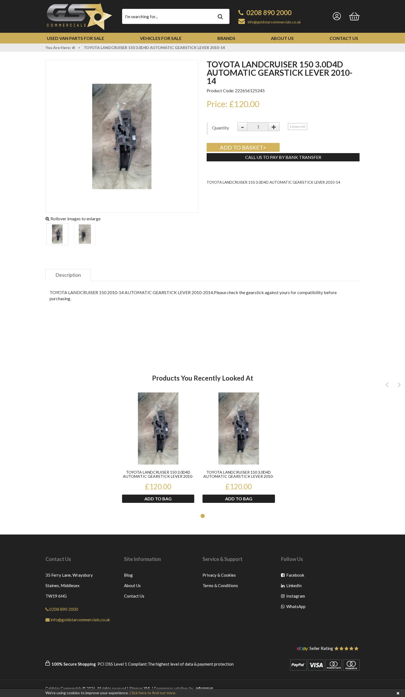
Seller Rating (321, 648)
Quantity (220, 127)
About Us (282, 38)
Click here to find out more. (152, 692)
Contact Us (344, 38)
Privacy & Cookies (219, 575)
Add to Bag (158, 498)
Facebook (295, 576)
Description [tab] (68, 275)
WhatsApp (295, 608)
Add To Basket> (243, 147)
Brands (226, 38)
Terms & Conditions (220, 585)
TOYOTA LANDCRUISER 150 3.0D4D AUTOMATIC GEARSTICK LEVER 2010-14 (158, 474)
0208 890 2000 (268, 13)
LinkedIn (295, 587)
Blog (128, 575)
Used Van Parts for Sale (75, 38)
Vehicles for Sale (161, 38)
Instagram (295, 597)
